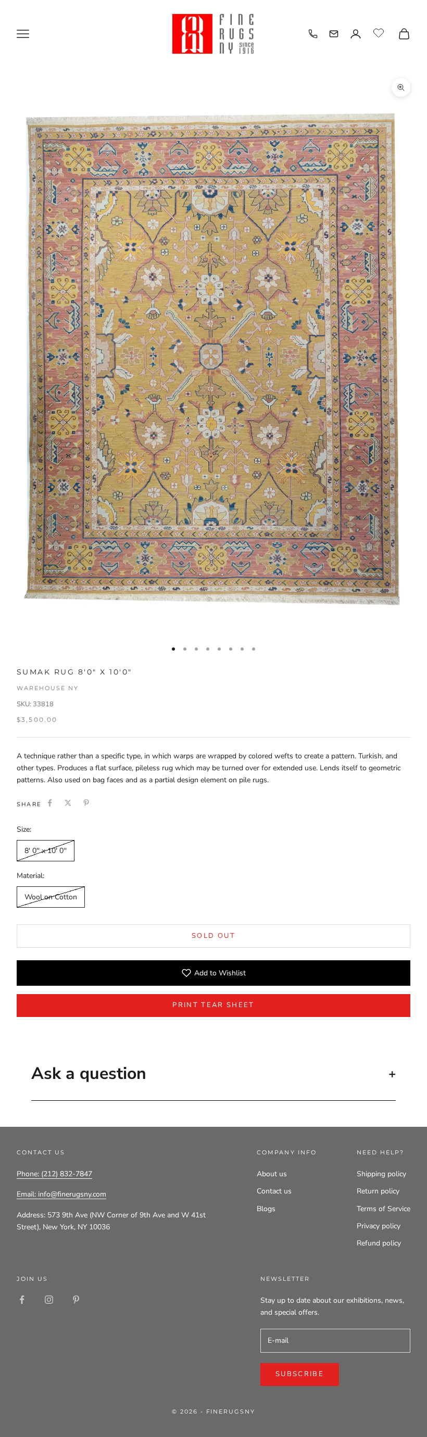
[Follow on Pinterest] (76, 1299)
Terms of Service (383, 1209)
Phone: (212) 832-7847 (54, 1174)
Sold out (213, 935)
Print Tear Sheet (213, 1005)
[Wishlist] (379, 32)
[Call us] (313, 34)
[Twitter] (68, 802)
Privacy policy (378, 1226)
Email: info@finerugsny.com (61, 1194)
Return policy (378, 1191)
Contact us (274, 1191)
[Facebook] (49, 802)
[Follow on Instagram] (49, 1299)
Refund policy (379, 1243)
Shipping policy (381, 1174)
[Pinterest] (86, 802)
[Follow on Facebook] (22, 1299)
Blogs (266, 1209)
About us (272, 1174)
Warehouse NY (48, 688)
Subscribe (299, 1374)
